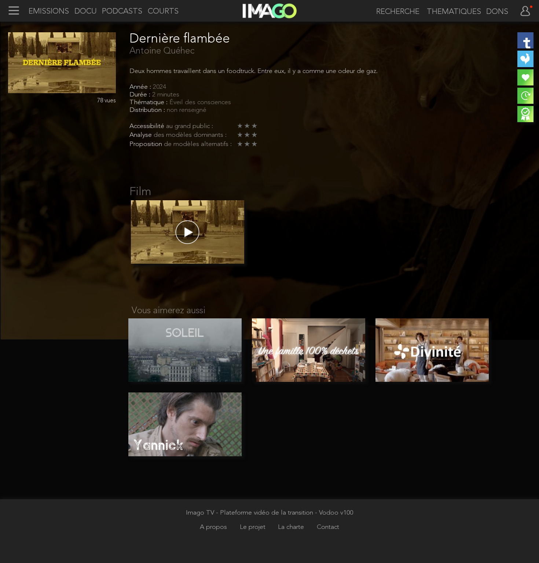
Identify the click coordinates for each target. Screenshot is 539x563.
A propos (214, 527)
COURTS (163, 11)
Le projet (253, 527)
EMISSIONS (49, 11)
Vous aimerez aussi (168, 310)
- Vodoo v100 (334, 513)
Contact (328, 527)
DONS (497, 12)
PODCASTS (122, 11)
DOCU (85, 11)
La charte (292, 527)
